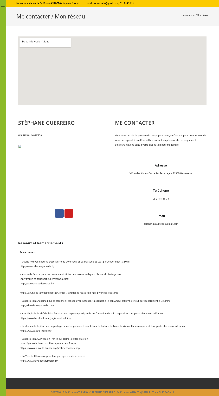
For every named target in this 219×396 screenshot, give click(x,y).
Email (161, 216)
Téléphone (161, 190)
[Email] (161, 207)
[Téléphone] (161, 181)
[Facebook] (203, 3)
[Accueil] (178, 15)
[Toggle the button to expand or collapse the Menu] (3, 5)
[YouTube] (206, 3)
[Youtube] (69, 213)
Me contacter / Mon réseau (195, 15)
